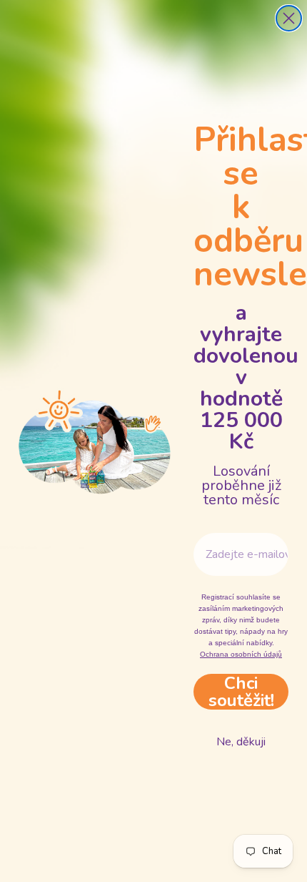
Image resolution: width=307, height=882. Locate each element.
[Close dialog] (288, 18)
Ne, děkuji (241, 742)
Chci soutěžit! (241, 692)
